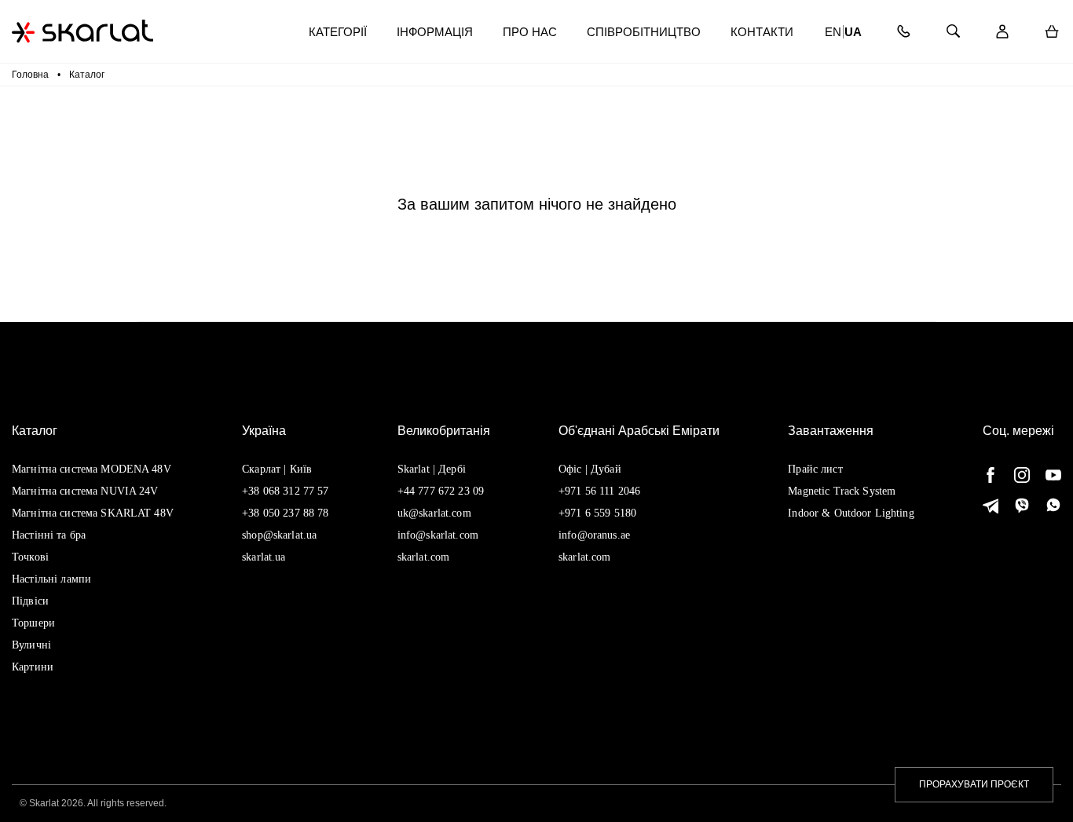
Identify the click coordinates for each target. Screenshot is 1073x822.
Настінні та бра (49, 535)
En (833, 31)
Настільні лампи (51, 579)
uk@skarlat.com (434, 513)
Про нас (530, 31)
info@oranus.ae (594, 535)
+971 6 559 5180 (597, 513)
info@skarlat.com (437, 535)
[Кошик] (1051, 32)
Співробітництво (644, 31)
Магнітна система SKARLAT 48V (93, 513)
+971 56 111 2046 (599, 491)
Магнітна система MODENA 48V (91, 469)
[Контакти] (903, 32)
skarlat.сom (584, 557)
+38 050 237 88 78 (285, 513)
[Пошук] (952, 32)
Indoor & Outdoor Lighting (851, 513)
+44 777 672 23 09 (440, 491)
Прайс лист (815, 469)
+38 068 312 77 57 (285, 491)
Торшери (33, 623)
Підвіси (30, 601)
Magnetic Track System (841, 491)
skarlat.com (423, 557)
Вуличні (31, 645)
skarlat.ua (263, 557)
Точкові (30, 557)
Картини (32, 667)
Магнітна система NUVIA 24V (85, 491)
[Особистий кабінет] (1002, 32)
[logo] (82, 31)
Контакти (762, 31)
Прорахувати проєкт (974, 784)
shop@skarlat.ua (279, 535)
